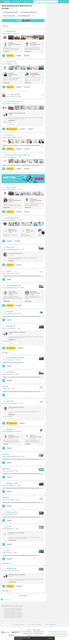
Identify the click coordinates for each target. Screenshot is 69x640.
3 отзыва (28, 232)
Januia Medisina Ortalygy (15, 358)
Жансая (9, 247)
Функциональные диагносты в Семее (12, 617)
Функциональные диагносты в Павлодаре (13, 616)
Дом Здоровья (11, 218)
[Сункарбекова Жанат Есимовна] (23, 413)
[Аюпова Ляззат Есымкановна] (28, 232)
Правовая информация (28, 633)
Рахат (8, 135)
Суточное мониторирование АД (28, 12)
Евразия (5, 386)
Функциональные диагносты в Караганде (13, 613)
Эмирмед (9, 31)
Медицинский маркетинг (38, 631)
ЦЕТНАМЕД (10, 372)
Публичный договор (38, 633)
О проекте (29, 629)
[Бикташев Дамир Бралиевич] (13, 77)
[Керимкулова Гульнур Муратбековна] (34, 203)
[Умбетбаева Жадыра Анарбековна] (13, 439)
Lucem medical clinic (13, 101)
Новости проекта (36, 629)
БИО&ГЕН (9, 311)
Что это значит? (18, 638)
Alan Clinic (9, 187)
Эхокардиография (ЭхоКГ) (24, 15)
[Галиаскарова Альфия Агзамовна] (13, 296)
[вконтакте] (13, 635)
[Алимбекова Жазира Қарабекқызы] (23, 118)
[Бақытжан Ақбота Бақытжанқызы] (34, 439)
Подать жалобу (36, 635)
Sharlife (9, 526)
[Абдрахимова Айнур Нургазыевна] (34, 296)
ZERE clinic (6, 469)
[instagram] (9, 635)
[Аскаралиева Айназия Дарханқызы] (34, 47)
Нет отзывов (32, 45)
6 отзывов (32, 201)
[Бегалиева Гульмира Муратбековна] (13, 203)
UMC (8, 550)
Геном (8, 401)
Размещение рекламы (27, 631)
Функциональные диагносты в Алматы (12, 608)
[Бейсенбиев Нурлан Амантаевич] (23, 536)
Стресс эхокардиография (9, 15)
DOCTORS (5, 454)
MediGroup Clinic (12, 483)
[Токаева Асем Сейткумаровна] (23, 256)
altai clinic (9, 62)
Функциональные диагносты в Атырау (12, 612)
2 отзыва (10, 114)
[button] (6, 26)
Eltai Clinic (9, 326)
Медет (8, 271)
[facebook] (11, 635)
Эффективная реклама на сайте (10, 183)
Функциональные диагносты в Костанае (13, 614)
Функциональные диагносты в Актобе (12, 610)
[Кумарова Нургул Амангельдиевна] (13, 47)
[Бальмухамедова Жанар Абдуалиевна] (34, 77)
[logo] (6, 2)
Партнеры (29, 635)
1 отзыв (10, 45)
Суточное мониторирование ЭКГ (10, 12)
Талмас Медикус (12, 285)
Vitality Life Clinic (12, 512)
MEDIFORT (6, 497)
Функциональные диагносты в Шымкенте (13, 609)
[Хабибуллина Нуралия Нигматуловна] (11, 232)
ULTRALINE (10, 568)
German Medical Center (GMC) (16, 155)
